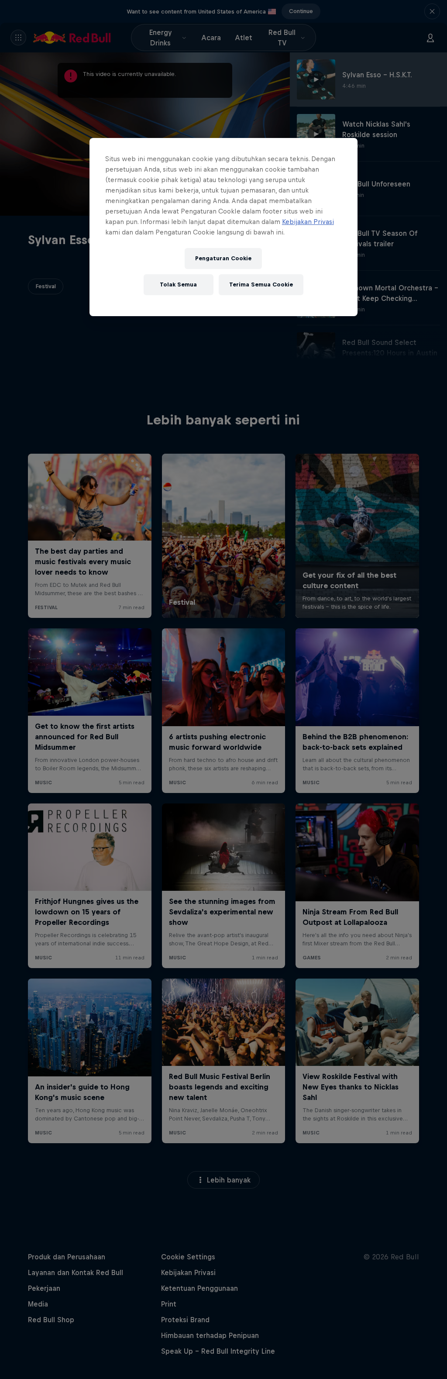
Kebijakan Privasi (308, 221)
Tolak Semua (178, 284)
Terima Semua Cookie (261, 284)
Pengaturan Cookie (223, 258)
